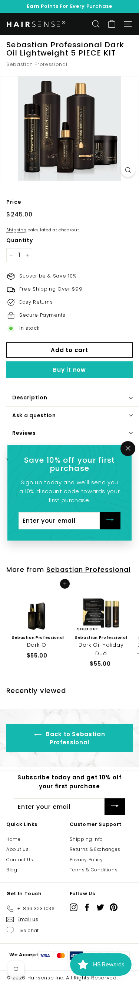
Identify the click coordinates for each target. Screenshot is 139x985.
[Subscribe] (110, 520)
